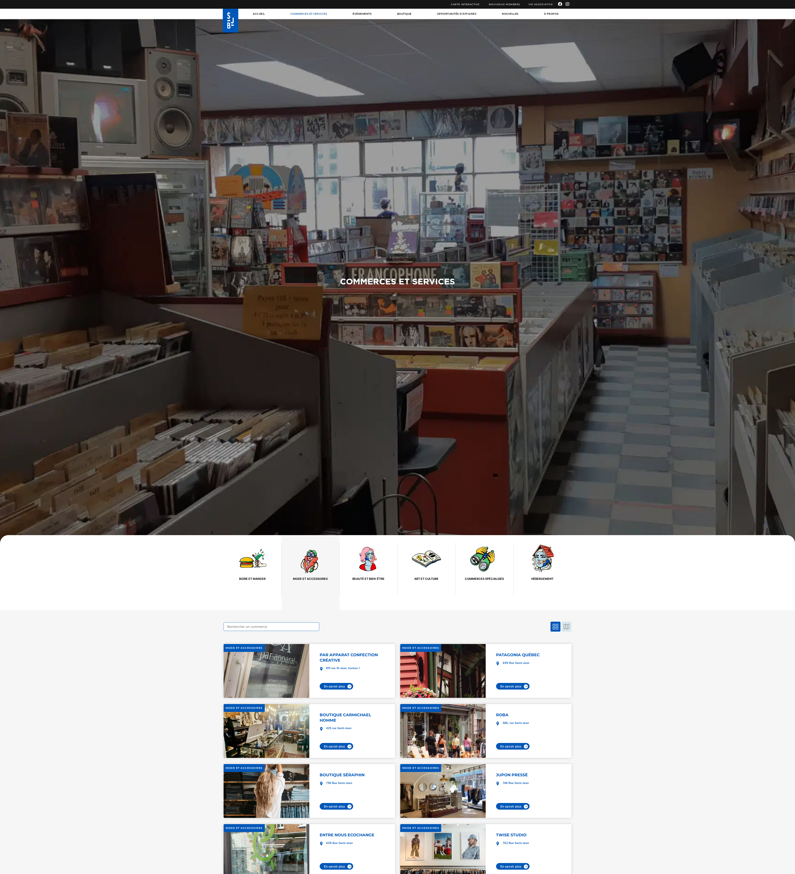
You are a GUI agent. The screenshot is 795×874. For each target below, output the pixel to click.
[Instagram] (567, 4)
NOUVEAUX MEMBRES (504, 4)
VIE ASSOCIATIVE (541, 4)
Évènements (362, 13)
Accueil (259, 13)
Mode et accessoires (244, 647)
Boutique (404, 13)
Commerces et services (308, 13)
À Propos (551, 13)
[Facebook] (560, 4)
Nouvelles (510, 13)
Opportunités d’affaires (457, 13)
